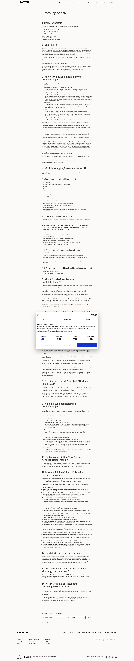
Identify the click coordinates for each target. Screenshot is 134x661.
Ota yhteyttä (106, 632)
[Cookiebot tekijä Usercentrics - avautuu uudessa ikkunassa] (91, 315)
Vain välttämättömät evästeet (47, 345)
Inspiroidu (94, 632)
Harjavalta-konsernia (51, 656)
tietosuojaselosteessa (65, 622)
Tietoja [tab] (88, 319)
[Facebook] (106, 657)
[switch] (59, 339)
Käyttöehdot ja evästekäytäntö (87, 658)
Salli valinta (67, 345)
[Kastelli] (25, 2)
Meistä (99, 632)
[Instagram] (109, 657)
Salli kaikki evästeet (87, 345)
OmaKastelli (98, 639)
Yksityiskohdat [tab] (67, 319)
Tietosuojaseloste (99, 658)
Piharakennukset (86, 632)
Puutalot (72, 632)
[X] (112, 657)
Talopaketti (65, 632)
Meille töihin (111, 639)
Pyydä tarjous (114, 632)
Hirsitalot (78, 632)
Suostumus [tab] (46, 319)
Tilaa (89, 617)
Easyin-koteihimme (54, 658)
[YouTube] (116, 657)
